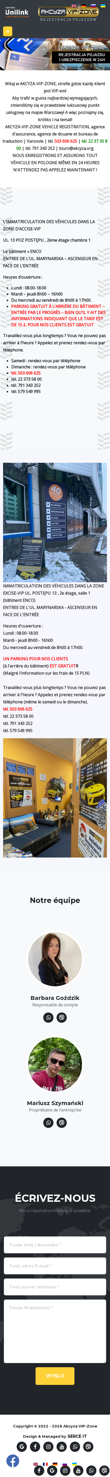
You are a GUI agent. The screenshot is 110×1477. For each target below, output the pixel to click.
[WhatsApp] (91, 1470)
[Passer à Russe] (93, 5)
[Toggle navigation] (7, 31)
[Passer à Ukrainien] (103, 5)
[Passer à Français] (45, 1463)
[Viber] (104, 1470)
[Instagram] (65, 1470)
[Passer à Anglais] (74, 5)
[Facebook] (39, 1470)
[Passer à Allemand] (84, 5)
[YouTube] (78, 1470)
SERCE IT (77, 1436)
